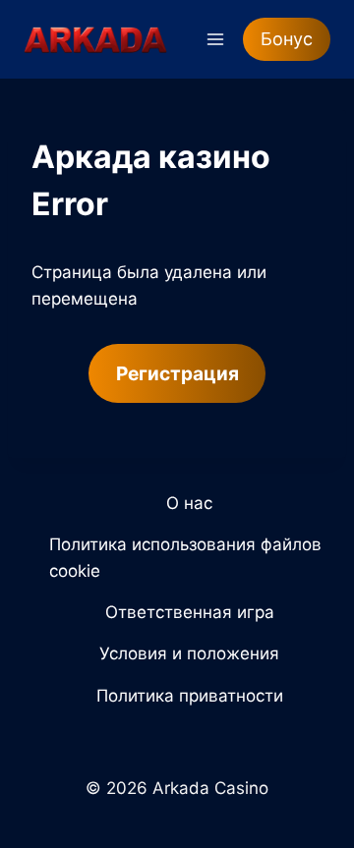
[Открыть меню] (215, 39)
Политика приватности (189, 696)
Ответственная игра (189, 612)
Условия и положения (189, 653)
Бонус (287, 38)
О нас (189, 503)
